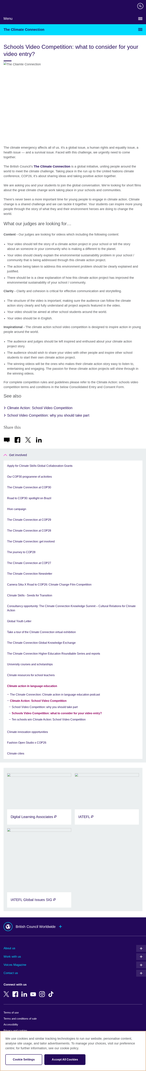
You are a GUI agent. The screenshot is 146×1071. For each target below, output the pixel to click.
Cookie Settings (24, 1059)
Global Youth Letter (19, 621)
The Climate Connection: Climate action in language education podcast (55, 694)
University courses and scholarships (30, 664)
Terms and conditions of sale (20, 1018)
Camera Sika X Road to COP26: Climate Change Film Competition (49, 584)
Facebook (16, 991)
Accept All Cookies (65, 1059)
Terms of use (11, 1012)
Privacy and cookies (15, 1030)
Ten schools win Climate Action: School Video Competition (49, 719)
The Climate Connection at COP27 (29, 563)
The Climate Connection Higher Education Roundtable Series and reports (53, 653)
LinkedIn (24, 991)
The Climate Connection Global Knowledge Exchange (41, 642)
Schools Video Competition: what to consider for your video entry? (57, 713)
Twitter (7, 991)
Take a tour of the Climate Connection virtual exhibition (41, 632)
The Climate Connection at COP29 (29, 519)
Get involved (18, 455)
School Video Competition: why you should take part (48, 415)
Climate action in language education (32, 686)
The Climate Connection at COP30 (29, 487)
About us (9, 948)
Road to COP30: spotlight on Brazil (29, 498)
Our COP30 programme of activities (29, 476)
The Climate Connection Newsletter (29, 573)
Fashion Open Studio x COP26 (26, 742)
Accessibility (11, 1024)
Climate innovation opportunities (27, 731)
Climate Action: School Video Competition (39, 408)
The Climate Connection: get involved (31, 541)
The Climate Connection (24, 30)
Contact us (11, 973)
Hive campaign (16, 509)
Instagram (42, 991)
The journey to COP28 (21, 552)
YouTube (33, 991)
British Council (13, 6)
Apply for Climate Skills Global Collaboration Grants (39, 465)
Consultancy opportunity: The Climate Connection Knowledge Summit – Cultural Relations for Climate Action (71, 608)
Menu (8, 18)
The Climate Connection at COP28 (29, 530)
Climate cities (15, 753)
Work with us (12, 956)
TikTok (51, 991)
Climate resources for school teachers (31, 675)
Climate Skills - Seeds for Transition (29, 595)
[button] (73, 926)
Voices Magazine (15, 964)
